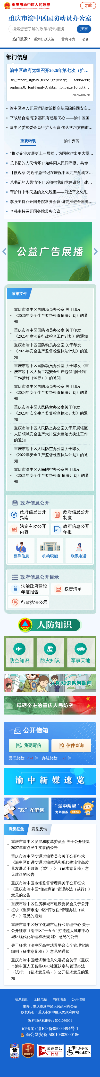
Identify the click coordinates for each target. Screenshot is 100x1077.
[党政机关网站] (28, 1050)
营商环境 (68, 39)
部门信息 (17, 57)
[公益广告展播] (50, 251)
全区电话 (40, 999)
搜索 (84, 29)
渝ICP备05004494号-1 (57, 1028)
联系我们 (21, 999)
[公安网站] (14, 1051)
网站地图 (59, 999)
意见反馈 (39, 829)
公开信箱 (78, 999)
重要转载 (28, 141)
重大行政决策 (44, 39)
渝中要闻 (72, 141)
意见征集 (16, 829)
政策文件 (19, 294)
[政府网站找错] (50, 1050)
